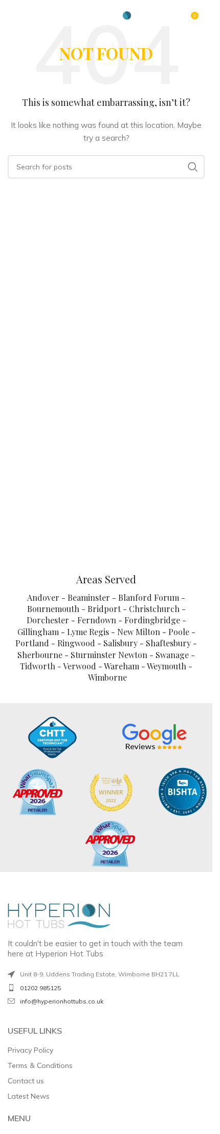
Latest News (29, 1096)
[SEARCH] (193, 167)
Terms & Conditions (40, 1065)
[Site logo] (106, 18)
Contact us (26, 1080)
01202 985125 (40, 988)
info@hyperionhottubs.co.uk (61, 1001)
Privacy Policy (30, 1050)
